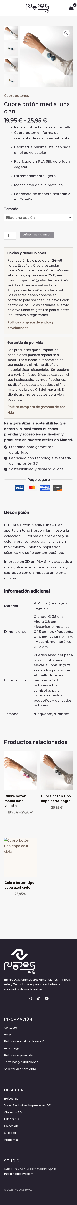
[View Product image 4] (11, 80)
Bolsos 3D (11, 1098)
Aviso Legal (12, 1048)
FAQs (8, 1034)
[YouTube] (47, 998)
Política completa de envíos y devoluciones (30, 325)
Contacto (10, 1027)
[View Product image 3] (11, 65)
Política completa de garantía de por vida (36, 409)
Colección (11, 1126)
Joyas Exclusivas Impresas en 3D (27, 1105)
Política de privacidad (19, 1055)
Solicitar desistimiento (20, 1069)
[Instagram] (30, 998)
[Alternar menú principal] (6, 8)
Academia (11, 1140)
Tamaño (11, 209)
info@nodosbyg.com (18, 1174)
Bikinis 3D (11, 1119)
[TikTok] (38, 998)
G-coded (10, 1133)
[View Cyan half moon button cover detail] (11, 49)
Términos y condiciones (21, 1062)
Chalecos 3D (13, 1112)
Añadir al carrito (36, 234)
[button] (66, 33)
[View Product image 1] (11, 33)
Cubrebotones (16, 96)
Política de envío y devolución (25, 1041)
